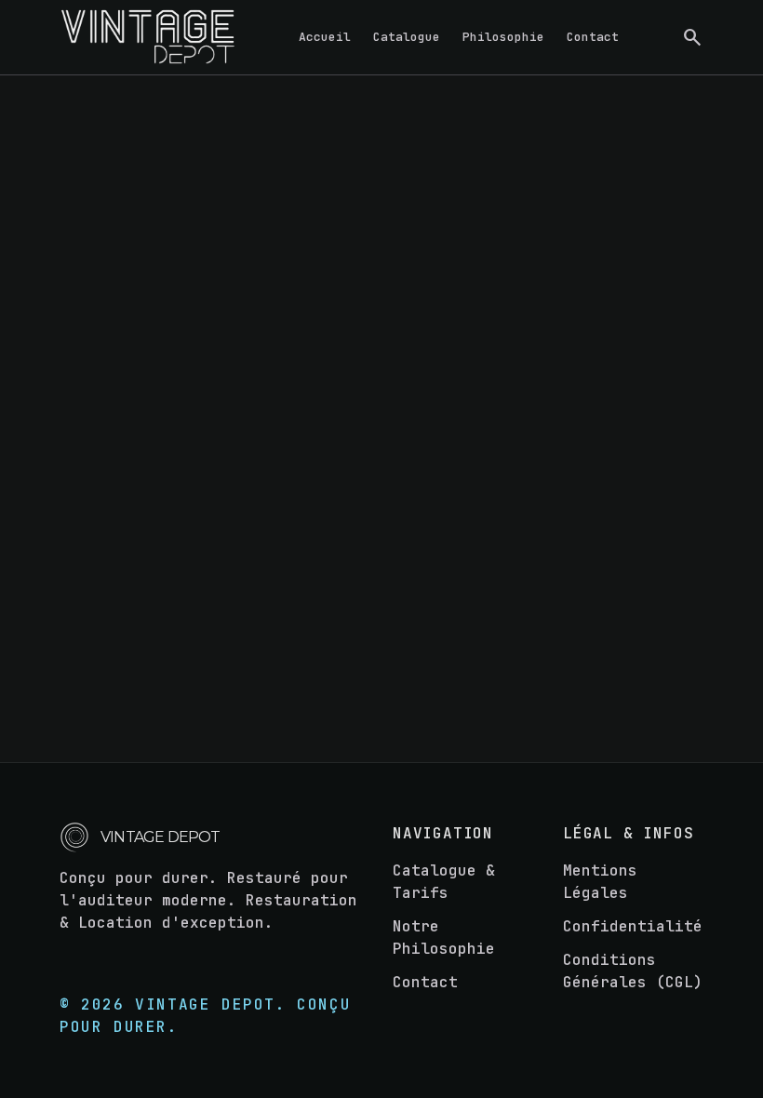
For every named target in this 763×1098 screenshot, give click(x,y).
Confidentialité (633, 926)
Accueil (325, 37)
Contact (593, 37)
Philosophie (503, 37)
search (692, 37)
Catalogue (406, 37)
